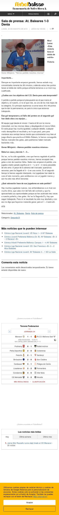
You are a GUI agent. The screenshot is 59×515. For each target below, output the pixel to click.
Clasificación (39, 382)
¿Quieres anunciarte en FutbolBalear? (29, 318)
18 (50, 29)
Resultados (33, 14)
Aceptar (29, 502)
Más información (40, 496)
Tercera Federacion (29, 326)
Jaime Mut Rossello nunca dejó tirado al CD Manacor (29, 443)
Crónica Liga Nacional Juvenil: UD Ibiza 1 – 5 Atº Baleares (28, 233)
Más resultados (21, 382)
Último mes (47, 436)
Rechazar (30, 508)
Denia (27, 213)
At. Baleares (19, 213)
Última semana (25, 436)
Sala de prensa (37, 213)
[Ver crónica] (55, 340)
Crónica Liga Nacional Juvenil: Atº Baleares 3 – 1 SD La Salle (30, 252)
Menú (10, 14)
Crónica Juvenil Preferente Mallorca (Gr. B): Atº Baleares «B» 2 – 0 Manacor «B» (30, 237)
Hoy (7, 436)
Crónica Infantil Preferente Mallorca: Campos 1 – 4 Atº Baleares (30, 242)
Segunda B (15, 217)
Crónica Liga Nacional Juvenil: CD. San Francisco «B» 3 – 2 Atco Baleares (29, 247)
